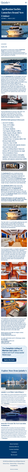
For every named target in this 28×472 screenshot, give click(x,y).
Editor (4, 18)
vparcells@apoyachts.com (7, 340)
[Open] (26, 2)
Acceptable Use (14, 465)
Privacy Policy (21, 463)
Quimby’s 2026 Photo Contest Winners (12, 392)
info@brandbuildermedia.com (8, 335)
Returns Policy (13, 463)
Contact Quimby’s (14, 449)
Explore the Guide (9, 360)
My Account (14, 455)
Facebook (14, 452)
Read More (6, 403)
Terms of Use (6, 463)
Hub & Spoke (16, 469)
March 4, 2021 (11, 18)
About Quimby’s (14, 444)
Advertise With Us (14, 446)
